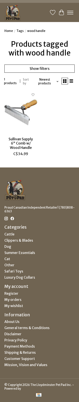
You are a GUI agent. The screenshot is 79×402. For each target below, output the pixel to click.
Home (8, 31)
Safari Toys (13, 271)
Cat (7, 259)
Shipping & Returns (20, 352)
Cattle (9, 234)
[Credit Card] (38, 395)
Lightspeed (29, 389)
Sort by (26, 81)
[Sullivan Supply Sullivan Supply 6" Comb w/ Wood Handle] (20, 112)
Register (11, 293)
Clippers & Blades (18, 240)
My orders (13, 299)
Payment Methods (19, 346)
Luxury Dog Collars (19, 277)
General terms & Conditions (27, 328)
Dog (7, 246)
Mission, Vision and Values (25, 365)
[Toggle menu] (70, 12)
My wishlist (13, 306)
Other (9, 265)
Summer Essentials (19, 252)
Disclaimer (13, 334)
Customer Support (19, 358)
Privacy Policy (15, 340)
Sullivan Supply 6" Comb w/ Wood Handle (21, 143)
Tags (20, 31)
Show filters (40, 68)
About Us (12, 321)
